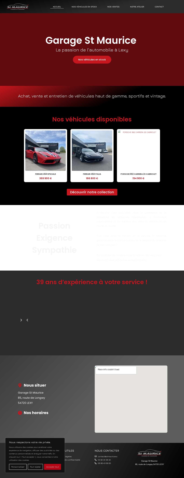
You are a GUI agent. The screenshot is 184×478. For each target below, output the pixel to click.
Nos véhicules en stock (84, 7)
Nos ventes (113, 7)
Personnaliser (18, 467)
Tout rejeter (35, 467)
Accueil (57, 7)
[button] (27, 320)
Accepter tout (52, 467)
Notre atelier (137, 7)
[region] (35, 455)
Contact (159, 7)
